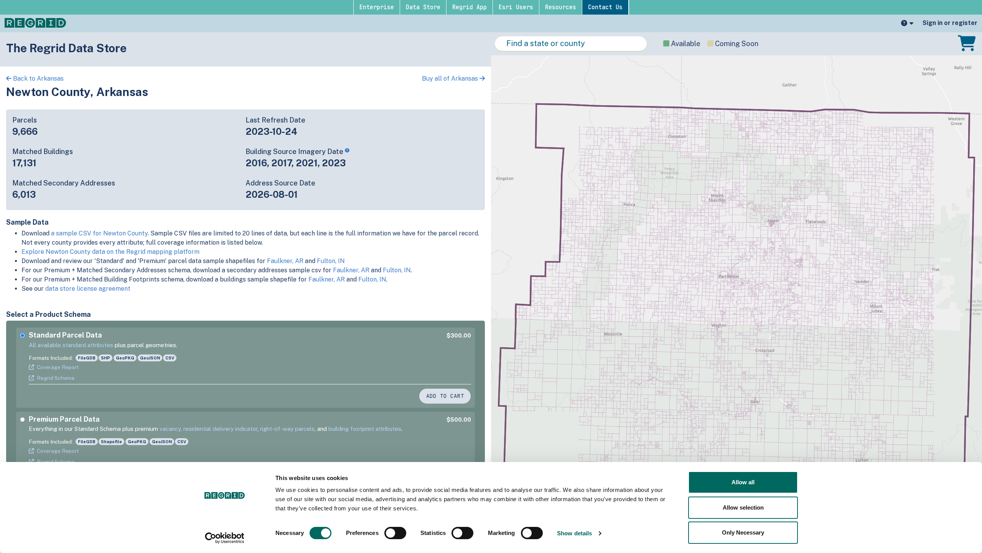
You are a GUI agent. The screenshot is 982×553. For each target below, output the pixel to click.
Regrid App (469, 7)
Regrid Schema (55, 378)
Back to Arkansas (38, 78)
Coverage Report (58, 367)
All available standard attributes (71, 345)
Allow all (743, 482)
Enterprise (376, 7)
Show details (574, 533)
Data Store (423, 7)
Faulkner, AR (285, 261)
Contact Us (605, 7)
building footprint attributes (364, 429)
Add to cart (445, 395)
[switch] (395, 533)
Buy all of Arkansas (450, 78)
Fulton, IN (331, 261)
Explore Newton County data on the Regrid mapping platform (110, 251)
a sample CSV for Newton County (99, 233)
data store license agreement (87, 288)
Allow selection (743, 507)
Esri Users (516, 7)
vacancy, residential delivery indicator (208, 429)
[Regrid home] (35, 22)
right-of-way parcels (287, 429)
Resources (560, 7)
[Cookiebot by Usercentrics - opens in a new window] (224, 538)
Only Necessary (743, 532)
